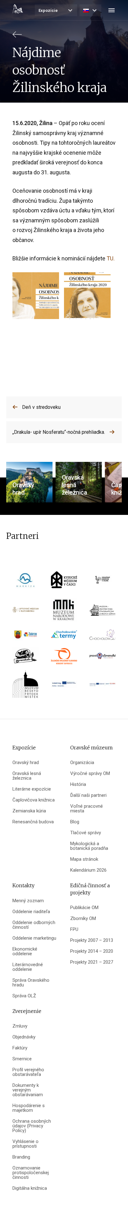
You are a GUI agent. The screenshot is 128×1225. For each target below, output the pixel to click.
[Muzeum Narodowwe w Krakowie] (64, 612)
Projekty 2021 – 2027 (91, 962)
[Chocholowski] (102, 637)
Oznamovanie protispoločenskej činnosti (30, 1173)
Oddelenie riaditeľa (31, 911)
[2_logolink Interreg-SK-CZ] (102, 687)
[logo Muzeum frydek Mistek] (25, 686)
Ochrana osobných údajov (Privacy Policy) (31, 1126)
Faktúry (19, 1048)
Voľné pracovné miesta (86, 808)
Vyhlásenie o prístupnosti (25, 1144)
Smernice (22, 1059)
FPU (74, 929)
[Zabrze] (25, 637)
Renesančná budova (33, 822)
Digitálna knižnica (29, 1188)
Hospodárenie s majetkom (28, 1108)
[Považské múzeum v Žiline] (102, 582)
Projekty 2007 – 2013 (91, 940)
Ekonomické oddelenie (24, 951)
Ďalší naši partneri (88, 795)
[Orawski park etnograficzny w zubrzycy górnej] (102, 612)
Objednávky (23, 1037)
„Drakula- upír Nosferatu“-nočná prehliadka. (58, 432)
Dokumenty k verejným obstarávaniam (27, 1090)
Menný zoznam (28, 900)
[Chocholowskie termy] (64, 637)
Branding (21, 1157)
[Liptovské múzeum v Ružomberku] (25, 612)
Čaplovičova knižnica (33, 800)
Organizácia (82, 762)
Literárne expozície (31, 789)
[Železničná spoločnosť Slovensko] (64, 658)
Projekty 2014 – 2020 (91, 951)
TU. (111, 258)
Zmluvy (19, 1026)
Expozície (48, 10)
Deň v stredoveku (41, 407)
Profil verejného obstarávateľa (28, 1072)
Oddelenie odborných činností (33, 925)
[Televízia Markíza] (25, 582)
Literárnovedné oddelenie (27, 967)
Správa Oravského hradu (30, 982)
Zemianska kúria (29, 811)
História (78, 784)
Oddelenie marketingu (34, 938)
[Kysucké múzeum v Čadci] (64, 582)
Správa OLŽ (24, 996)
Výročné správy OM (90, 773)
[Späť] (17, 37)
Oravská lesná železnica (26, 776)
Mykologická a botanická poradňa (89, 846)
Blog (74, 822)
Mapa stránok (84, 859)
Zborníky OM (83, 918)
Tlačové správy (85, 832)
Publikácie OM (84, 907)
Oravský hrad (25, 762)
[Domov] (17, 8)
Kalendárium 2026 (88, 870)
